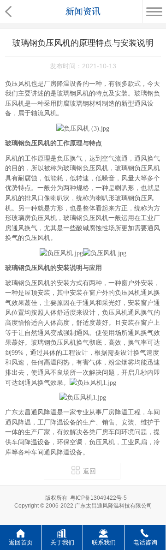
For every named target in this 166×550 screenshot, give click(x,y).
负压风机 (18, 83)
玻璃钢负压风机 (27, 283)
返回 (89, 471)
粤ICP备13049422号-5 (98, 498)
